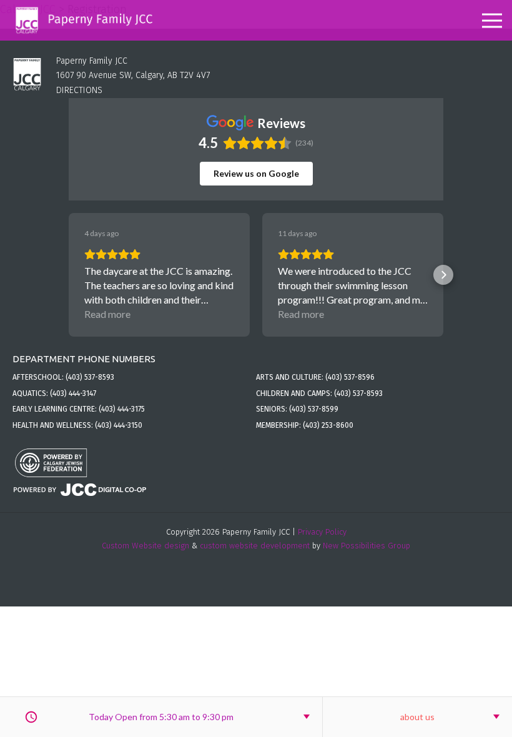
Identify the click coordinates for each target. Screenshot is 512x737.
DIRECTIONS (79, 90)
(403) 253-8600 (328, 425)
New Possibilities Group (366, 545)
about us (417, 716)
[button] (69, 275)
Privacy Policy (322, 532)
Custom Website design (145, 545)
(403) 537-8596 (350, 377)
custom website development (255, 545)
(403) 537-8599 (313, 409)
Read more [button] (107, 314)
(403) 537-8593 (90, 377)
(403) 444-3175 (122, 409)
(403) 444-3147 (73, 393)
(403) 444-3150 (118, 425)
